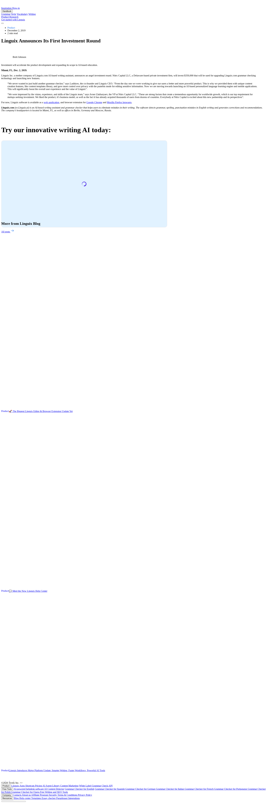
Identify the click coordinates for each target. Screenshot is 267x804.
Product (5, 17)
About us (26, 795)
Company (6, 795)
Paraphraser (62, 798)
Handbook (6, 11)
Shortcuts (30, 785)
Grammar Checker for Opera (25, 792)
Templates (36, 798)
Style (13, 14)
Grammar (6, 14)
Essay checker (49, 798)
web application (51, 102)
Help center (25, 798)
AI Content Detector (54, 789)
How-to (16, 8)
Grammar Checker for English (79, 789)
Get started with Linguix (13, 19)
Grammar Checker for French (199, 789)
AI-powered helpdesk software (29, 789)
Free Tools (7, 789)
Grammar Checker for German (140, 789)
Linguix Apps (18, 785)
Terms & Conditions (67, 795)
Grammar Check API (102, 785)
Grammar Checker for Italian (170, 789)
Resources (7, 798)
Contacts (17, 795)
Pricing (38, 785)
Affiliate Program (40, 795)
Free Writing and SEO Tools (54, 792)
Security (53, 795)
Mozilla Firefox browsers (119, 102)
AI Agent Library (51, 785)
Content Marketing (69, 785)
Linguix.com (29, 782)
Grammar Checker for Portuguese (231, 789)
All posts (6, 231)
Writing (32, 14)
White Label (85, 785)
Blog (16, 798)
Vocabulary (22, 14)
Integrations (74, 798)
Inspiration (6, 8)
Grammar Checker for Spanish (110, 789)
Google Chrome (94, 102)
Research (13, 17)
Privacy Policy (85, 795)
